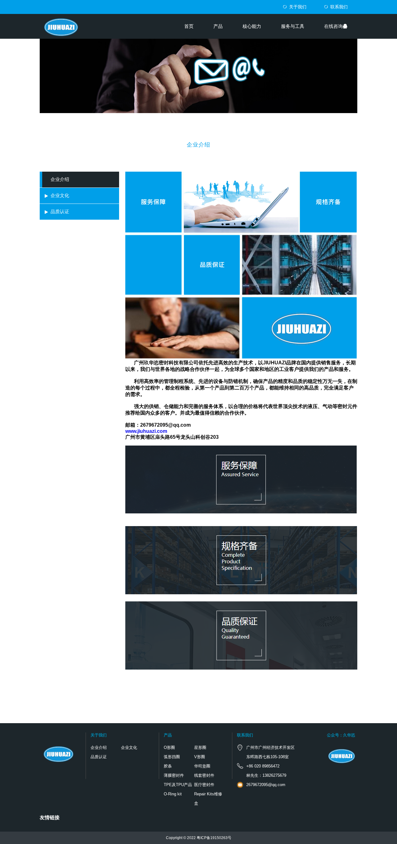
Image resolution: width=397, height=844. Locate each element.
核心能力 (252, 26)
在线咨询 (333, 26)
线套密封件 (204, 775)
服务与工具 (292, 26)
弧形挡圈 (172, 756)
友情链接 (50, 817)
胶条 (168, 766)
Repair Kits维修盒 (208, 799)
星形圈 (200, 747)
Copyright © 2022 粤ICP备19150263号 (198, 838)
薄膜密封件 (174, 775)
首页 (189, 26)
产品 (218, 26)
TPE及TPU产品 (178, 784)
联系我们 (339, 6)
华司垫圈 (202, 766)
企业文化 (60, 195)
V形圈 (199, 756)
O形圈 (169, 747)
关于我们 (297, 6)
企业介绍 (60, 179)
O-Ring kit (173, 794)
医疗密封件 (204, 784)
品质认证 (60, 211)
